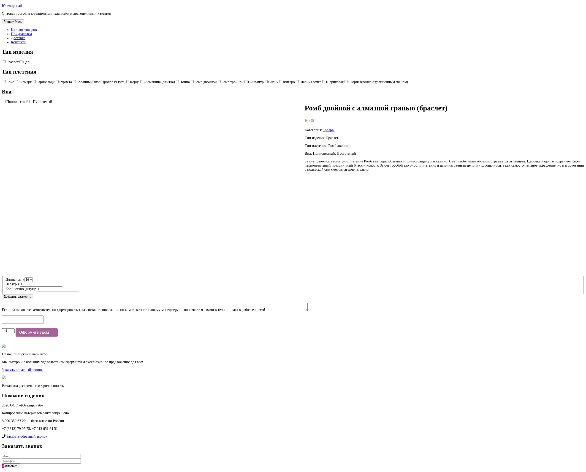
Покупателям (21, 34)
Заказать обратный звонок (22, 370)
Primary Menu (13, 21)
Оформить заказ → (36, 332)
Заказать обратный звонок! (27, 436)
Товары (328, 130)
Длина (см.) (14, 279)
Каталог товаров (24, 30)
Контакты (18, 42)
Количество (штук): (20, 289)
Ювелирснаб (12, 6)
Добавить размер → (17, 296)
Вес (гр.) (12, 284)
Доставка (18, 38)
